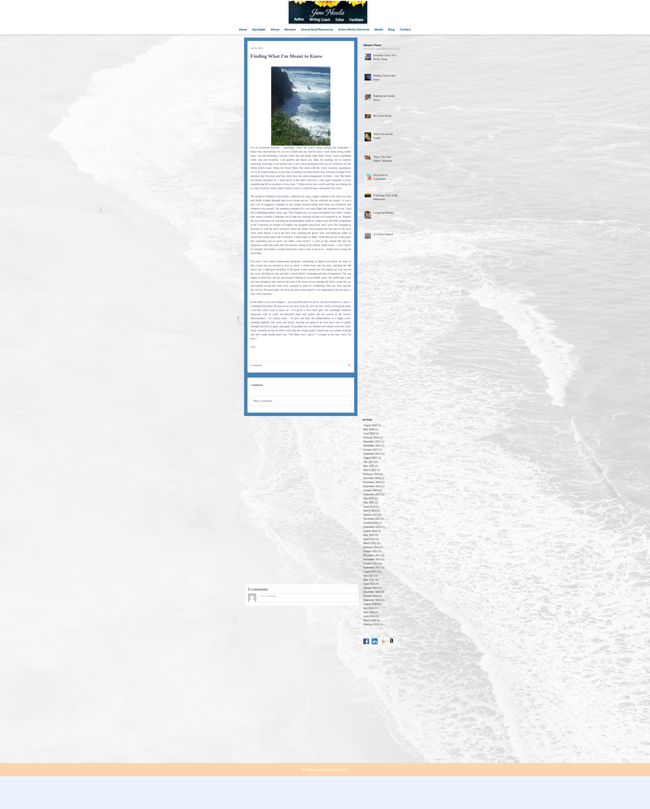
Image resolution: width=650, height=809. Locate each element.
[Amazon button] (391, 641)
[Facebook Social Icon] (366, 641)
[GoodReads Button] (383, 641)
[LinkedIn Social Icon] (374, 641)
